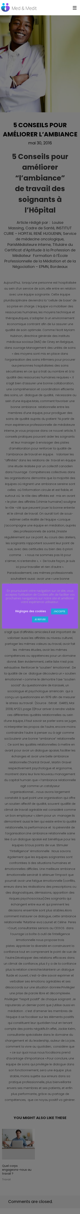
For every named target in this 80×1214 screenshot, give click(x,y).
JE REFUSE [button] (40, 619)
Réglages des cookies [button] (30, 611)
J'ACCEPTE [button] (59, 611)
